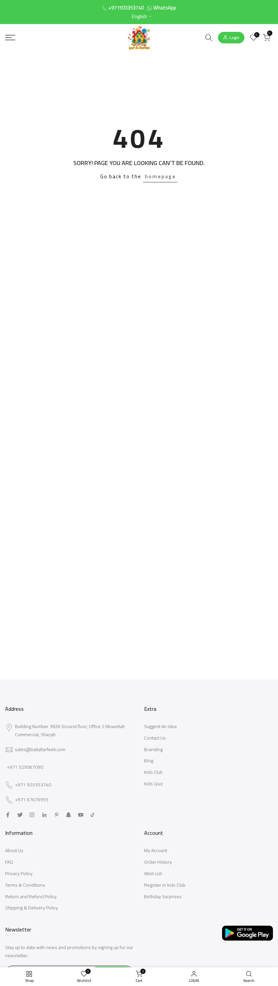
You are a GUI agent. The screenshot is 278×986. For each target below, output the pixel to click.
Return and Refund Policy (31, 896)
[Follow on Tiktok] (92, 815)
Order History (158, 862)
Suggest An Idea (160, 726)
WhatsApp (164, 8)
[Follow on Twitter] (20, 815)
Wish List (153, 873)
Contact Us (155, 737)
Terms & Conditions (25, 885)
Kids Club (153, 772)
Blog (148, 760)
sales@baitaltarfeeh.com (40, 749)
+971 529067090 (25, 767)
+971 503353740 (33, 785)
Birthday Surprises (163, 896)
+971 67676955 (31, 800)
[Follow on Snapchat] (68, 815)
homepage (160, 176)
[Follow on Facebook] (8, 815)
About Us (14, 850)
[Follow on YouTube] (80, 815)
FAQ (9, 862)
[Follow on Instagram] (31, 815)
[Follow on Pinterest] (56, 815)
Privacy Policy (19, 873)
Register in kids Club (164, 885)
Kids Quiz (153, 783)
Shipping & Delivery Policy (31, 907)
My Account (155, 850)
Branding (153, 749)
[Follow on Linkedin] (44, 815)
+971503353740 (126, 8)
